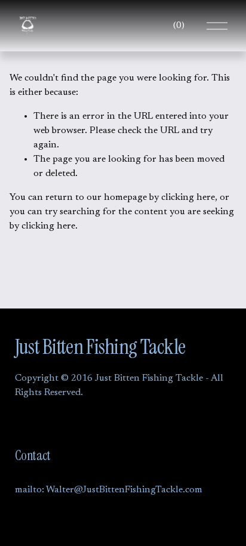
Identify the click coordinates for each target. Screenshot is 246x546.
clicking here (188, 197)
